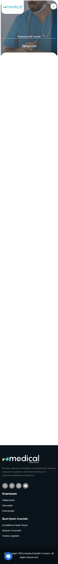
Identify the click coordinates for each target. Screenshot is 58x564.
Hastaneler (8, 510)
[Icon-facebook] (12, 486)
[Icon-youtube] (25, 486)
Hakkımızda (8, 500)
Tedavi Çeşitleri (10, 535)
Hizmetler (7, 505)
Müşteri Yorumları (11, 530)
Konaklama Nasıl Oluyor (15, 525)
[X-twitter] (5, 486)
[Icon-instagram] (19, 486)
